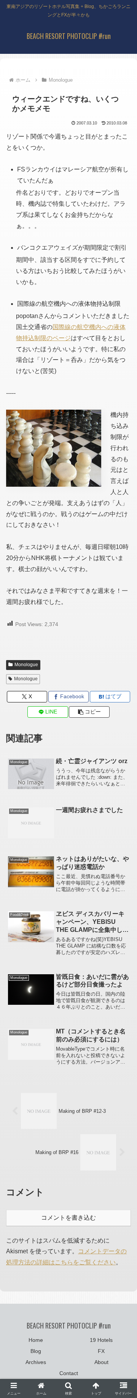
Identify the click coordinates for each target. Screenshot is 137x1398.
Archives (35, 1362)
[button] (89, 712)
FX (101, 1351)
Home (36, 1340)
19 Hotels (101, 1340)
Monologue (26, 664)
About (101, 1362)
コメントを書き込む (68, 1217)
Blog (35, 1351)
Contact (68, 1373)
